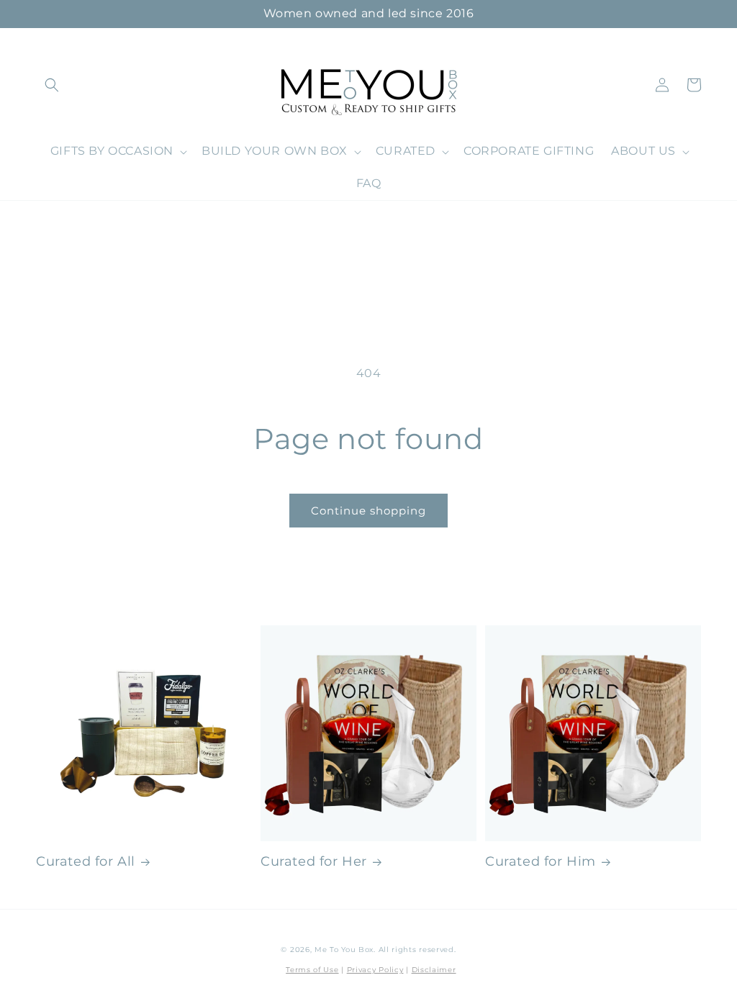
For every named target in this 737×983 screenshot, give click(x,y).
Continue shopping (368, 510)
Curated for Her (314, 861)
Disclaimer (434, 969)
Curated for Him (540, 861)
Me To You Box (344, 949)
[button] (52, 85)
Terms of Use (312, 969)
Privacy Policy (375, 969)
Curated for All (85, 861)
